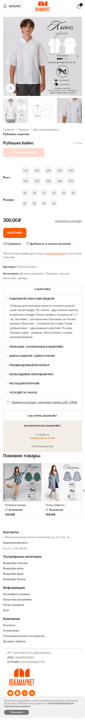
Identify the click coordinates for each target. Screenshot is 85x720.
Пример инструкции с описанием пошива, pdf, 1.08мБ (44, 402)
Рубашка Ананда (15, 505)
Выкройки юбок (13, 568)
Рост (6, 177)
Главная (8, 129)
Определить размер (68, 221)
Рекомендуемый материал (29, 365)
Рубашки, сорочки (16, 134)
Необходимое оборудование (31, 374)
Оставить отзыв (24, 152)
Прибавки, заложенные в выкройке (36, 346)
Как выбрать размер (16, 594)
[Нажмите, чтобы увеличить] (10, 88)
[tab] (42, 436)
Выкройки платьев (15, 563)
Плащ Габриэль (55, 505)
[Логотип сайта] (42, 6)
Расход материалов (24, 383)
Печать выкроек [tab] (42, 446)
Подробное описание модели (31, 298)
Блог (6, 610)
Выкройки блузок (14, 579)
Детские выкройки (45, 129)
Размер (8, 199)
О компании (11, 630)
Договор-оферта (14, 641)
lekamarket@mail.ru (15, 542)
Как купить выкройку (42, 415)
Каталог (24, 129)
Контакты (9, 625)
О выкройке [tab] (42, 289)
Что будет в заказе (23, 392)
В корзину (14, 232)
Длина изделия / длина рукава (32, 355)
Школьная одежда (15, 278)
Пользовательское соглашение (24, 636)
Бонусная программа (17, 599)
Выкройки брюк (13, 573)
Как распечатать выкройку (42, 425)
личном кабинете (55, 253)
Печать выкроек (13, 604)
